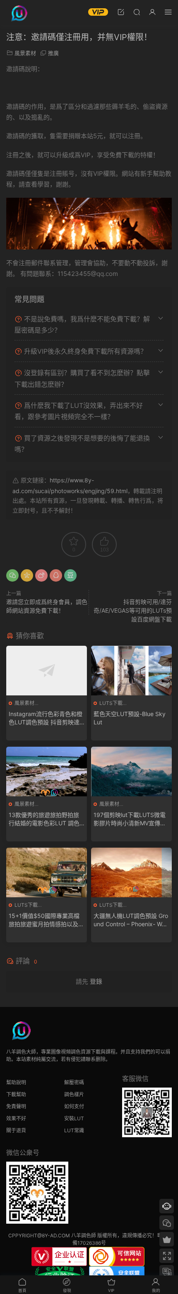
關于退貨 (16, 1130)
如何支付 (74, 1106)
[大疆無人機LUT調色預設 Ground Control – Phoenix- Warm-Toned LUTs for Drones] (131, 872)
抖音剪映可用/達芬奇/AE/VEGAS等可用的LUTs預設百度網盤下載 (133, 610)
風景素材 (25, 53)
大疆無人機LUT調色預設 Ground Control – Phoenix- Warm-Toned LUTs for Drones (131, 920)
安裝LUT (74, 1118)
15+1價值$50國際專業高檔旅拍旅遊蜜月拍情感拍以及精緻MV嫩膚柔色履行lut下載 (46, 920)
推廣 (53, 53)
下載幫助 (16, 1094)
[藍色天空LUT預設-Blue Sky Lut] (131, 670)
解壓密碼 (74, 1082)
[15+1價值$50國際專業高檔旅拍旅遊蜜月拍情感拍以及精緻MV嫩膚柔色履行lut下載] (46, 872)
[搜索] (136, 12)
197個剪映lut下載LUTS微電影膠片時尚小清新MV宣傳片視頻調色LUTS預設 (130, 819)
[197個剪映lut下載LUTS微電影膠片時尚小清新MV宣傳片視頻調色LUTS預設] (131, 771)
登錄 (96, 981)
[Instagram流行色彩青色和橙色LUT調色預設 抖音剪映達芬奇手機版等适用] (46, 670)
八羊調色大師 (18, 12)
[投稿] (121, 12)
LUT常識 (74, 1130)
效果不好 (16, 1118)
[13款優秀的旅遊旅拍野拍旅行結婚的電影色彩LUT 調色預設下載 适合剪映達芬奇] (46, 771)
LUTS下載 (111, 703)
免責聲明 (16, 1106)
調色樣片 (74, 1094)
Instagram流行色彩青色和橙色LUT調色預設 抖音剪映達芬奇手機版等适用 (45, 718)
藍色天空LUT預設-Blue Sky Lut (130, 718)
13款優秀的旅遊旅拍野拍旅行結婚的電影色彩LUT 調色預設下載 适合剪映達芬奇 (44, 819)
